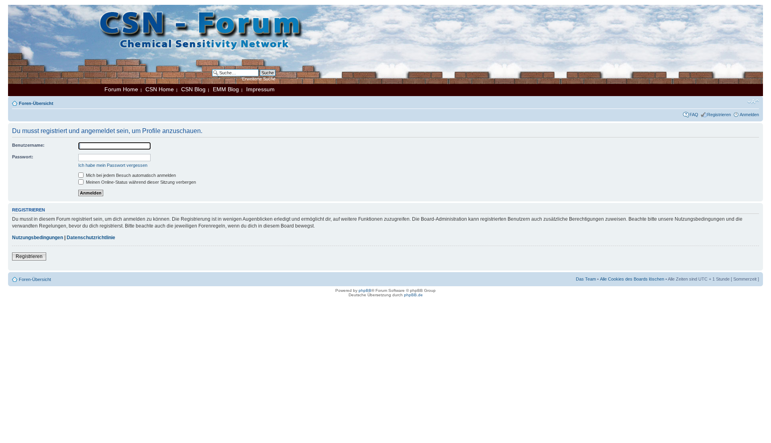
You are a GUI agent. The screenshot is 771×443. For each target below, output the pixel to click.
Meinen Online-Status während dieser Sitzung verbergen (140, 182)
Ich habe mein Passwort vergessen (112, 165)
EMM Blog (226, 89)
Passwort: (22, 156)
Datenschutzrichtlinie (91, 237)
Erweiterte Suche (258, 78)
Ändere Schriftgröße (753, 101)
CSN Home (159, 89)
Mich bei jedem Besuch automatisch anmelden (130, 175)
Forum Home (121, 89)
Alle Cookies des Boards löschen (632, 279)
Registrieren (719, 114)
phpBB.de (413, 295)
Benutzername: (28, 145)
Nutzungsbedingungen (37, 237)
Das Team (586, 279)
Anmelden (749, 114)
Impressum (260, 89)
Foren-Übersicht (36, 103)
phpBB (365, 290)
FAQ (693, 114)
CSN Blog (193, 89)
